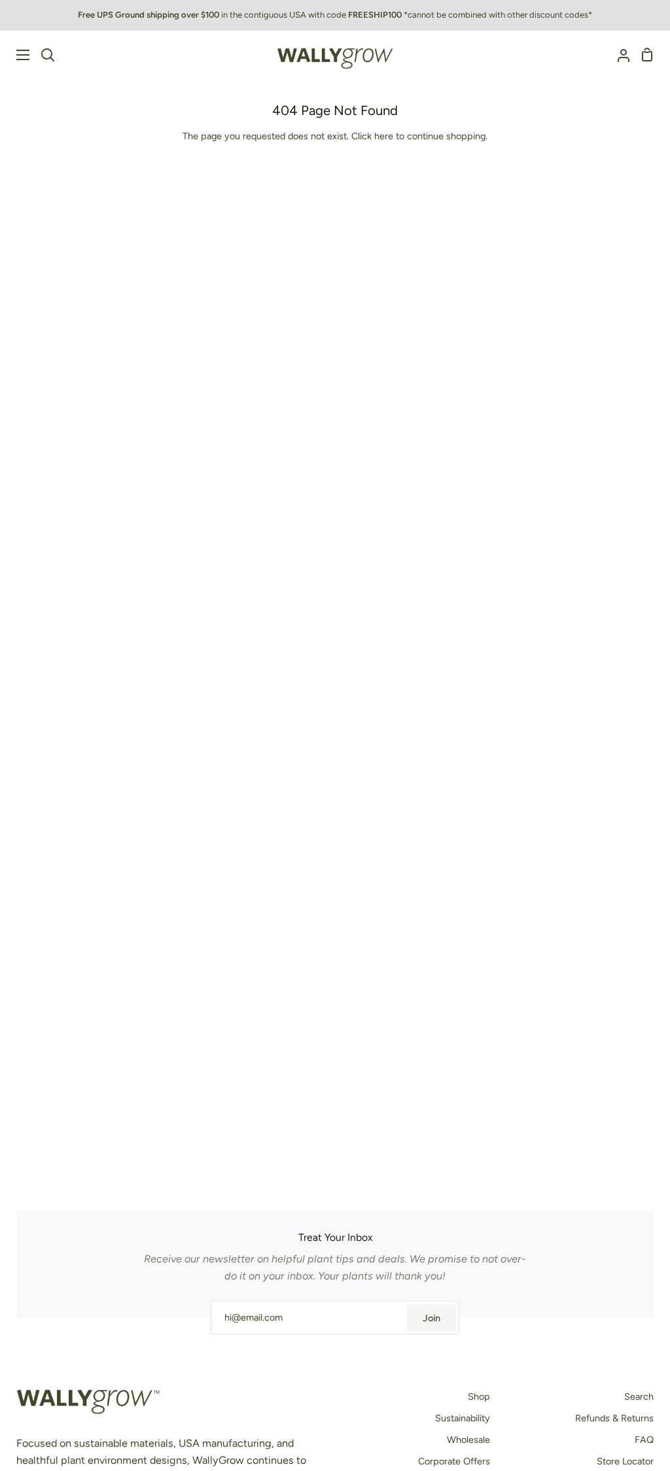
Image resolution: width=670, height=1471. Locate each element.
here (383, 136)
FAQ (644, 1440)
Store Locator (625, 1461)
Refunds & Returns (614, 1418)
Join (431, 1318)
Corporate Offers (454, 1461)
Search (639, 1396)
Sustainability (462, 1418)
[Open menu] (15, 55)
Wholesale (468, 1440)
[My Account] (618, 55)
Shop (479, 1396)
